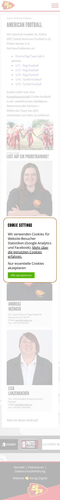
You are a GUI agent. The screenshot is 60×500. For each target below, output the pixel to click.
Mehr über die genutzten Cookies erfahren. (28, 252)
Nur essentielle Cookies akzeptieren (26, 265)
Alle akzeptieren (21, 275)
